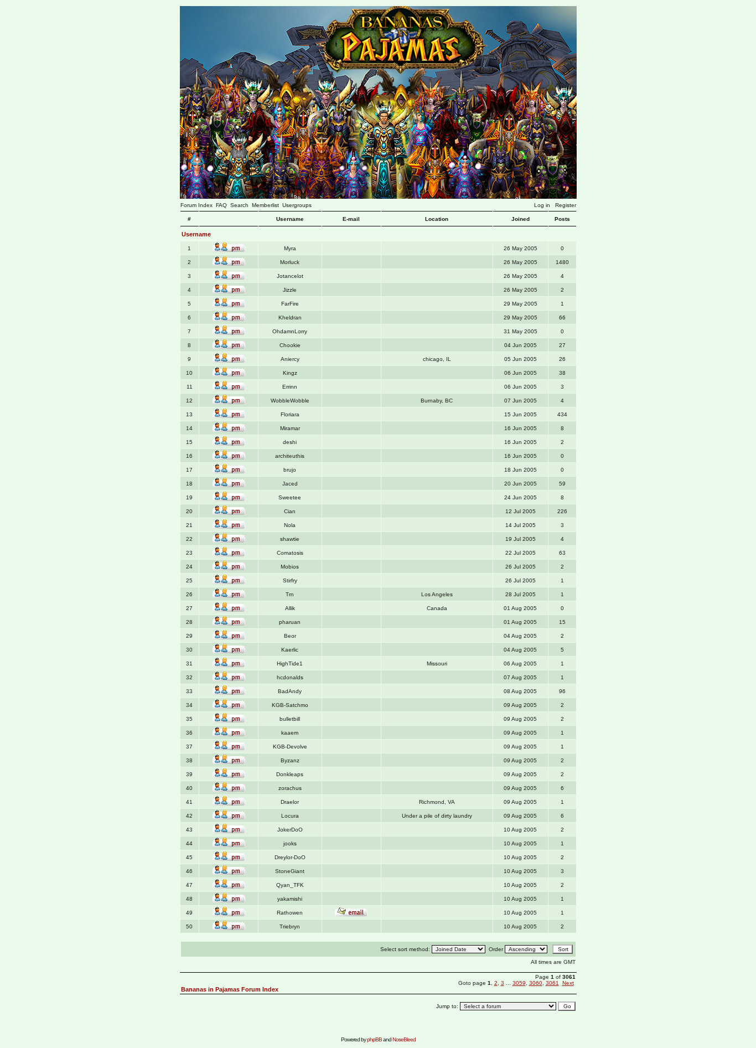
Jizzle (290, 290)
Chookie (290, 345)
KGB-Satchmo (290, 705)
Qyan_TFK (290, 885)
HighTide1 (290, 663)
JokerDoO (290, 830)
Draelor (290, 802)
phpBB (374, 1039)
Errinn (289, 387)
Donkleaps (289, 774)
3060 (535, 983)
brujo (289, 470)
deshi (290, 442)
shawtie (289, 539)
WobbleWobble (290, 400)
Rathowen (290, 913)
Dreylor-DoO (290, 857)
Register (565, 205)
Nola (290, 525)
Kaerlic (289, 650)
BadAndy (290, 691)
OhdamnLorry (289, 331)
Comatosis (290, 553)
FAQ (221, 205)
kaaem (289, 733)
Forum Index (196, 205)
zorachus (290, 788)
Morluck (289, 262)
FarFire (290, 304)
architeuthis (289, 456)
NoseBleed (404, 1039)
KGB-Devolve (290, 747)
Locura (290, 816)
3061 (552, 983)
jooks (290, 843)
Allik (290, 608)
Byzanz (290, 760)
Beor (290, 636)
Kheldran (290, 317)
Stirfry (290, 580)
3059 (519, 983)
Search (239, 205)
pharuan (290, 622)
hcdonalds (290, 677)
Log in (542, 205)
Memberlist (265, 205)
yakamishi (289, 899)
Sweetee (289, 497)
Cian (290, 511)
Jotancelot (290, 276)
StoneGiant (289, 871)
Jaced (290, 484)
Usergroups (297, 205)
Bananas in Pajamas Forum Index (229, 989)
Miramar (290, 428)
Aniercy (290, 359)
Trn (290, 594)
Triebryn (289, 926)
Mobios (290, 567)
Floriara (290, 414)
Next (568, 983)
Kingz (290, 373)
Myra (290, 248)
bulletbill (289, 719)
